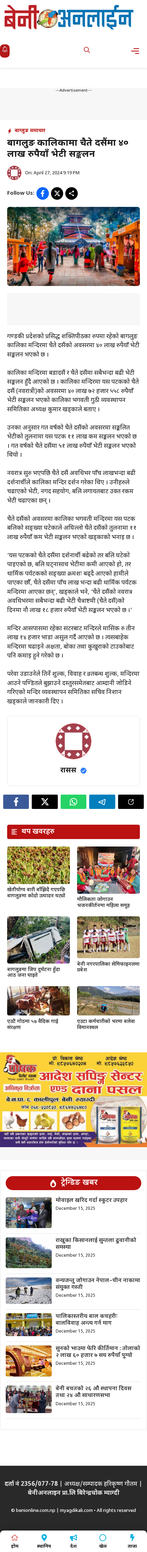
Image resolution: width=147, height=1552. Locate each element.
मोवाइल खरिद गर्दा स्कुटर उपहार (91, 1200)
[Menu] (137, 51)
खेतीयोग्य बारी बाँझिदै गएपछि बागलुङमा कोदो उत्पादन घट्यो (36, 893)
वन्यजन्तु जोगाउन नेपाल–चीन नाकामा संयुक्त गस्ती (98, 1284)
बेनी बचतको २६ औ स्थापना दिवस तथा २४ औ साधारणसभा (93, 1392)
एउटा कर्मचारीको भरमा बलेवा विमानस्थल (106, 1024)
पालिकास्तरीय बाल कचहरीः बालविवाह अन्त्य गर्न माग (86, 1320)
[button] (87, 51)
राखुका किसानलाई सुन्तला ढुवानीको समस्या (96, 1244)
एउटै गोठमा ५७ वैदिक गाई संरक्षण (32, 1024)
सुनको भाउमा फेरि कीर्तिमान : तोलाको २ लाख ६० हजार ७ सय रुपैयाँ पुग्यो (98, 1352)
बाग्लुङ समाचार (30, 130)
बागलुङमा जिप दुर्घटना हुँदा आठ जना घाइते (33, 972)
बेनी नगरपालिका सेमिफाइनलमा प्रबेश (108, 967)
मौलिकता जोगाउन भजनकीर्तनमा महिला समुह (103, 902)
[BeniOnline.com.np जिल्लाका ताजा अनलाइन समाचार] (70, 17)
